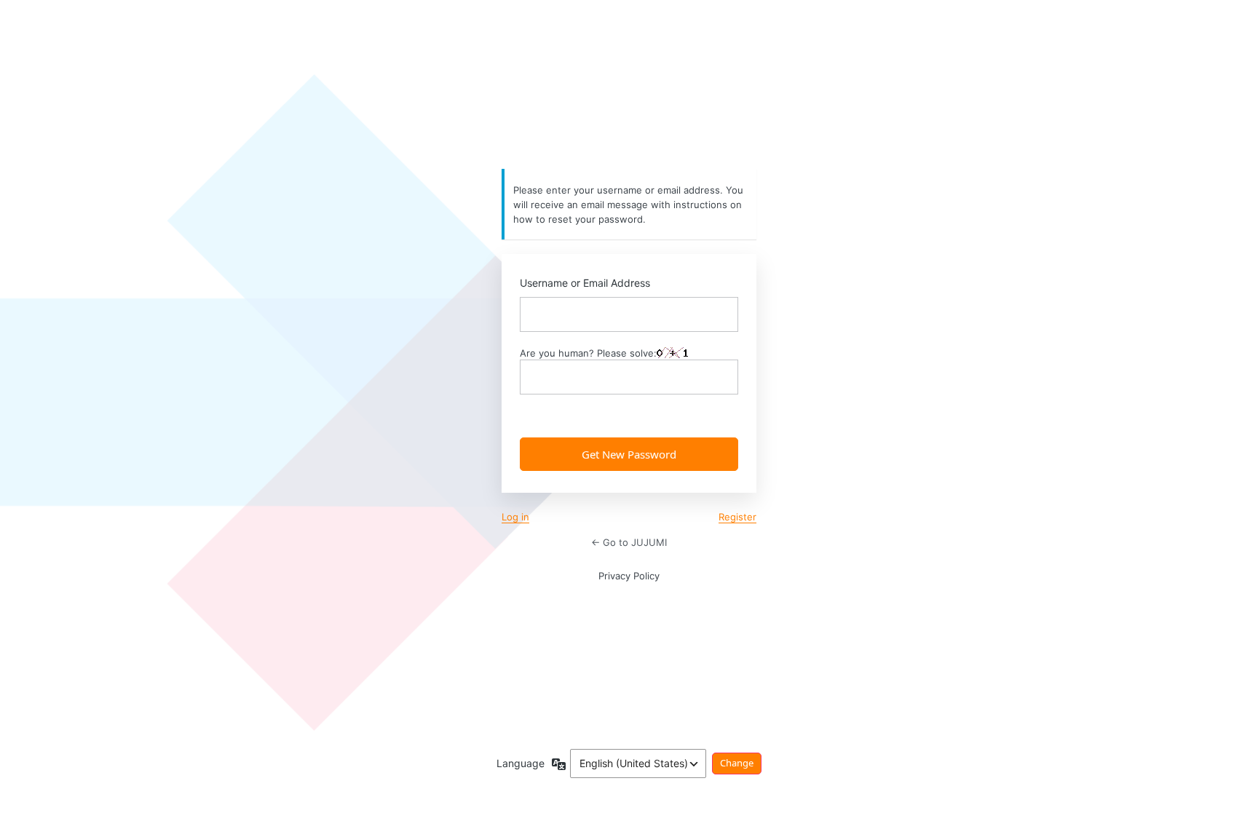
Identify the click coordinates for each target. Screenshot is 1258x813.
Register (737, 517)
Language (521, 763)
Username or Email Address (585, 283)
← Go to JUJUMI (629, 542)
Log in (515, 517)
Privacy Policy (629, 576)
